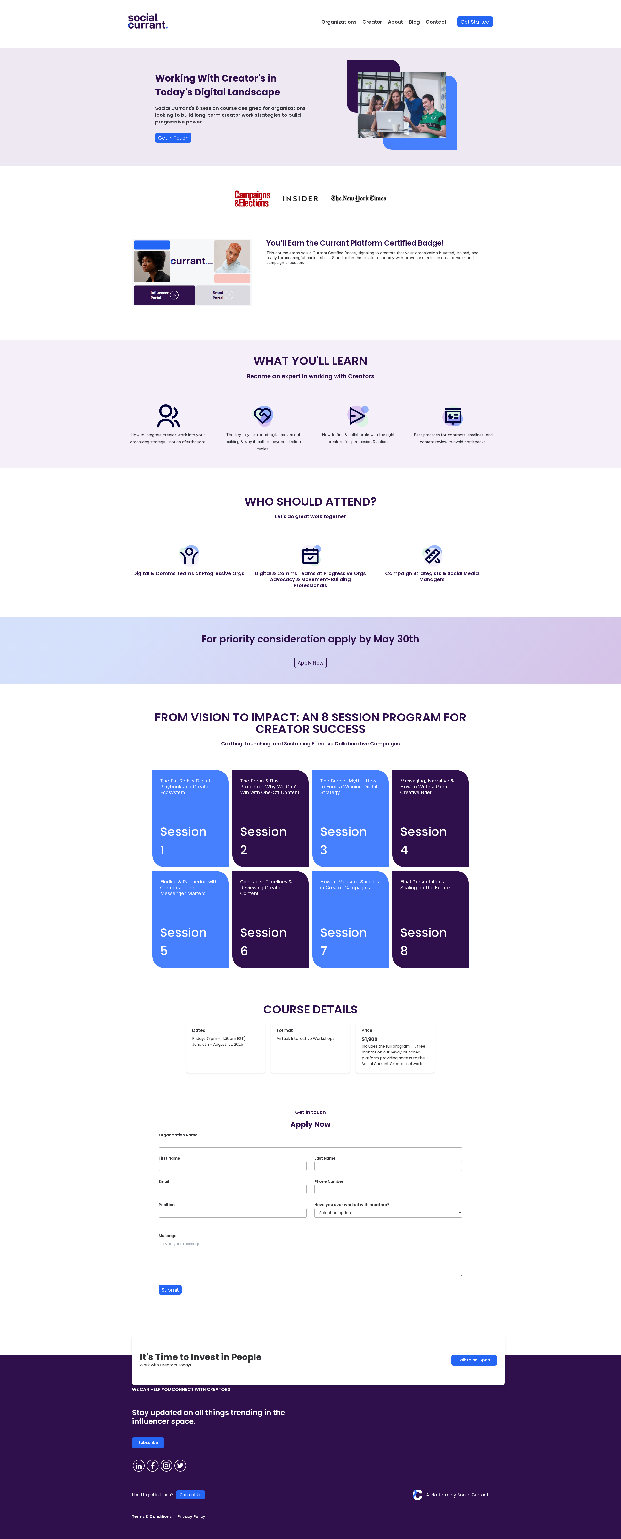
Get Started (475, 21)
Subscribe (148, 1442)
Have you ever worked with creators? (351, 1205)
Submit (170, 1289)
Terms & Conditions (152, 1516)
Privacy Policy (191, 1516)
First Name (169, 1158)
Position (167, 1205)
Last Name (324, 1158)
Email (164, 1181)
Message (168, 1236)
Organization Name (178, 1135)
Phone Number (328, 1181)
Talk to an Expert (474, 1360)
